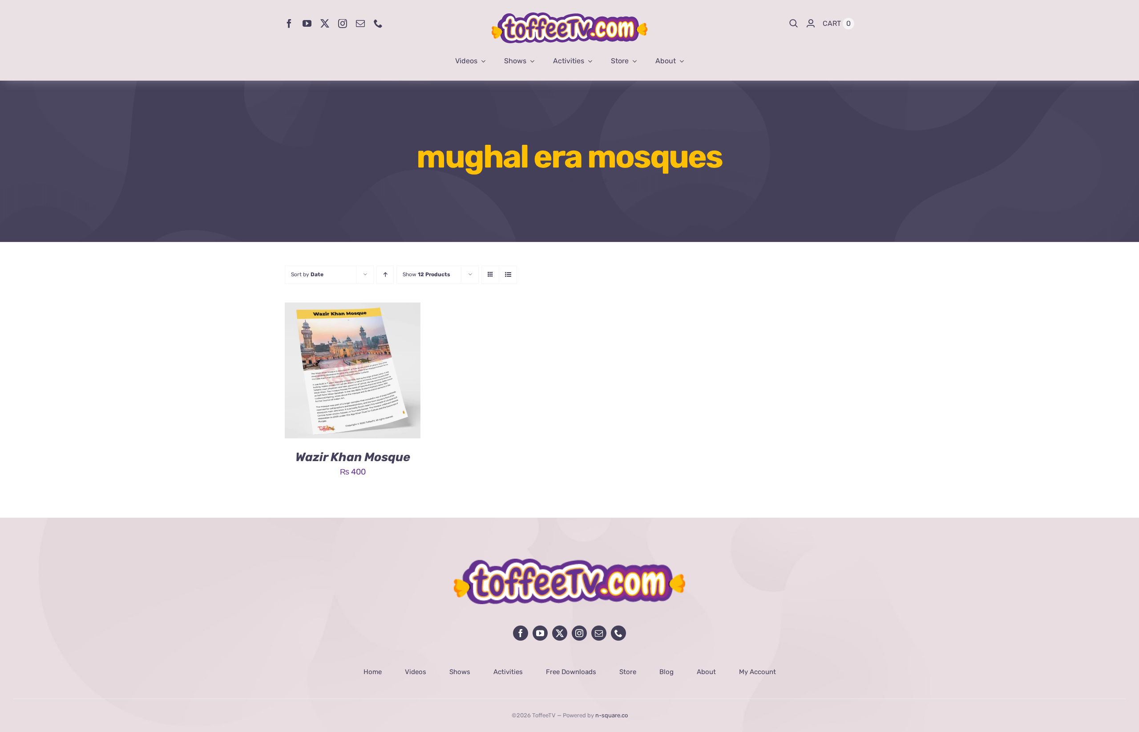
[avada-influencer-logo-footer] (569, 563)
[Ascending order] (385, 275)
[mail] (360, 23)
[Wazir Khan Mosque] (352, 309)
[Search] (794, 23)
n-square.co (611, 715)
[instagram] (342, 23)
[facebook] (289, 23)
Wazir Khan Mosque (352, 457)
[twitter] (324, 23)
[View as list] (508, 274)
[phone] (378, 23)
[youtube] (307, 23)
